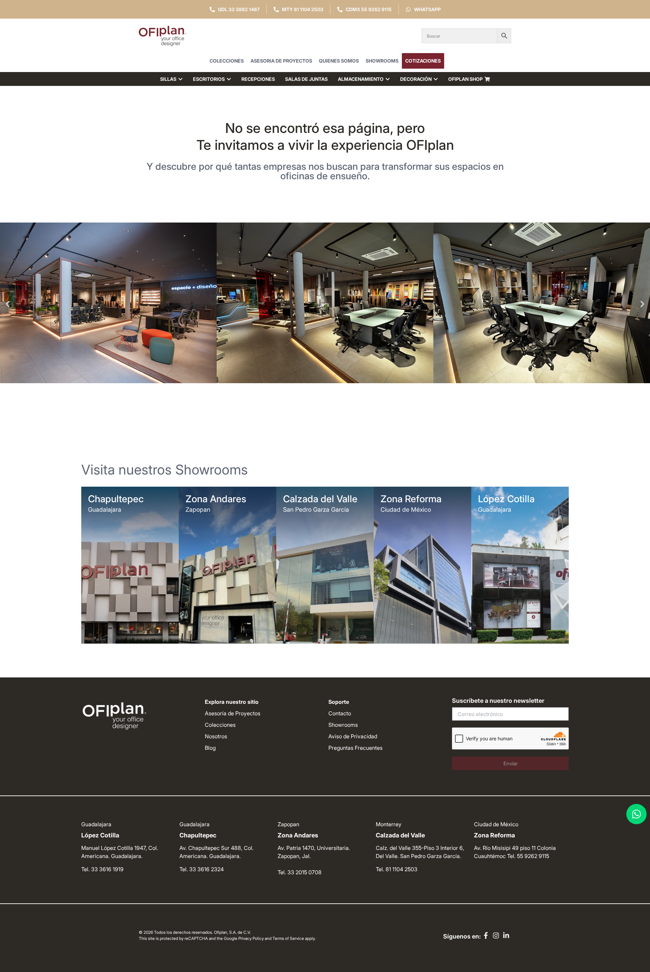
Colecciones (227, 61)
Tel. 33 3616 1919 (102, 869)
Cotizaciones (423, 61)
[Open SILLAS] (180, 79)
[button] (7, 304)
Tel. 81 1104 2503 (396, 869)
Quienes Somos (339, 61)
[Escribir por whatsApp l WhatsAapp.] (636, 814)
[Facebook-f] (486, 935)
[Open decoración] (435, 79)
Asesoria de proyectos (281, 61)
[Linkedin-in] (506, 935)
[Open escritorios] (228, 79)
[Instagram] (496, 935)
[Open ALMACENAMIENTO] (387, 79)
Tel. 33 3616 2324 (201, 869)
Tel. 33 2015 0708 (300, 872)
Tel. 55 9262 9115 (528, 856)
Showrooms (382, 61)
